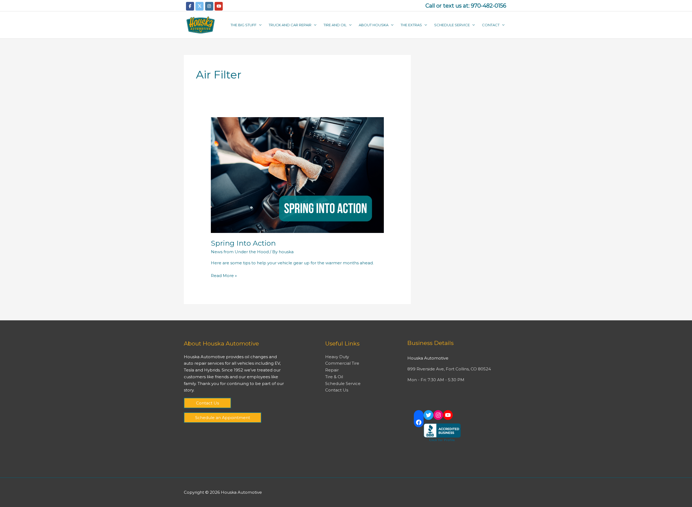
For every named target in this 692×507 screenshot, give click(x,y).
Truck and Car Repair (290, 25)
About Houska (373, 25)
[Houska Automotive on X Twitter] (199, 6)
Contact (491, 25)
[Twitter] (428, 415)
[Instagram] (438, 415)
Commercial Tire (342, 363)
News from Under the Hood (240, 251)
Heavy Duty (337, 356)
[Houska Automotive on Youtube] (219, 6)
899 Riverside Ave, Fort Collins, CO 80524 (449, 368)
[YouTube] (448, 415)
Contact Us (207, 403)
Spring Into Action (243, 243)
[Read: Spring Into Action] (297, 174)
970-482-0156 (488, 5)
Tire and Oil (335, 25)
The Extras (411, 25)
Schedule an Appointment (222, 417)
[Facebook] (419, 422)
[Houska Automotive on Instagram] (209, 6)
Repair (332, 370)
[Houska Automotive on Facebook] (190, 6)
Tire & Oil (334, 376)
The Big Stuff (244, 25)
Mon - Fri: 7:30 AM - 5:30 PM (435, 379)
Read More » (224, 275)
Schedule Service (452, 25)
